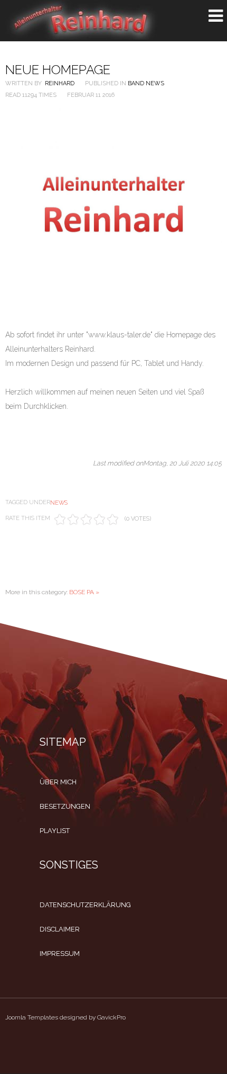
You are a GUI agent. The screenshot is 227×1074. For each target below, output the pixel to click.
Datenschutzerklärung (85, 905)
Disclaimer (60, 929)
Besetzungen (65, 806)
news (59, 502)
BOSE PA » (84, 592)
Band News (146, 83)
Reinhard (59, 83)
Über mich (58, 782)
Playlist (55, 831)
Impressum (60, 953)
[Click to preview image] (113, 204)
